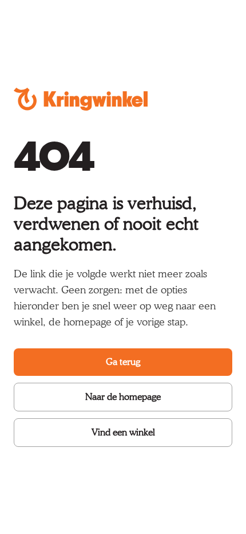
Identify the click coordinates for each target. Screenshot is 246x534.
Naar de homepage (123, 396)
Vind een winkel (123, 432)
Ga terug (123, 361)
